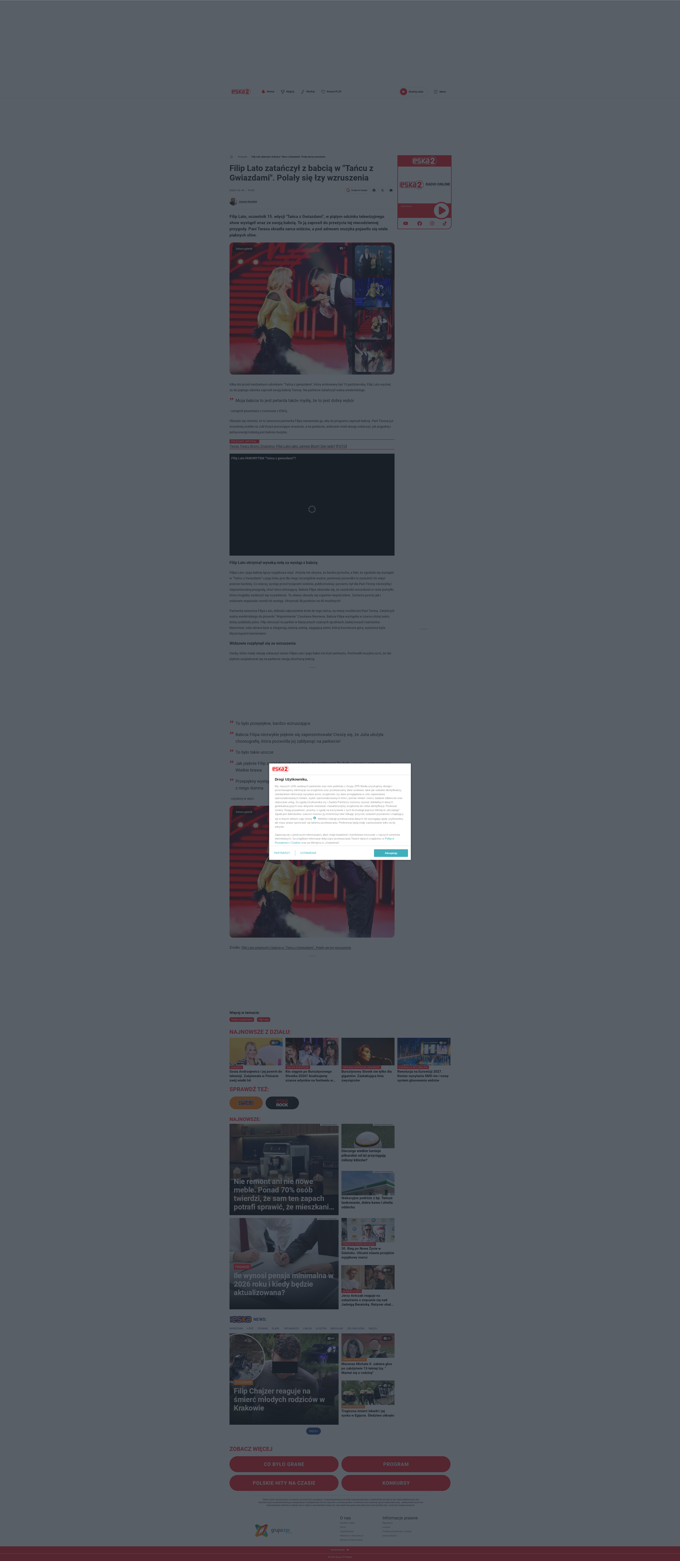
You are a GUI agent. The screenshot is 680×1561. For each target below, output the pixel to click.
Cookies (296, 842)
